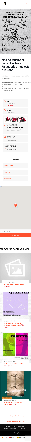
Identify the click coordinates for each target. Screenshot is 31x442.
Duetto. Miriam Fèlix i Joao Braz (14, 364)
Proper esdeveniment (14, 421)
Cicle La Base (12, 140)
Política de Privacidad (10, 428)
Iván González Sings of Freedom (14, 284)
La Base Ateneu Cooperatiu (15, 127)
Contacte (8, 426)
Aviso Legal (22, 428)
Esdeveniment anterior (17, 416)
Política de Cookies (18, 426)
